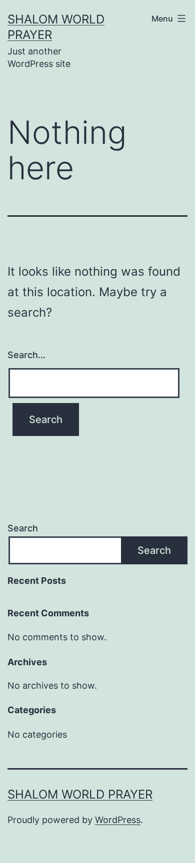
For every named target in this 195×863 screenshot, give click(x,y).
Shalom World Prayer (80, 794)
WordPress (117, 820)
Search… (27, 355)
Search (23, 528)
